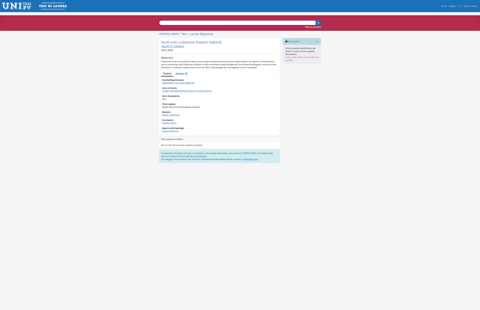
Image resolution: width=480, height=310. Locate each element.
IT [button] (460, 6)
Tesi (184, 34)
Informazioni (293, 41)
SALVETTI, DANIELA (173, 46)
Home (444, 6)
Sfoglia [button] (452, 6)
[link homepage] (17, 6)
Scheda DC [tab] (182, 73)
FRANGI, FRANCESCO (171, 115)
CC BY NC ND (200, 156)
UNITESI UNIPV (169, 34)
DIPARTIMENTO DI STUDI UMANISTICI (178, 83)
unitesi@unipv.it (250, 159)
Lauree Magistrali (201, 34)
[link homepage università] (52, 6)
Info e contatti (471, 6)
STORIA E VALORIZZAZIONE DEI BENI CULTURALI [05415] (187, 91)
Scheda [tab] (167, 73)
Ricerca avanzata (313, 26)
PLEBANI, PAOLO (169, 123)
